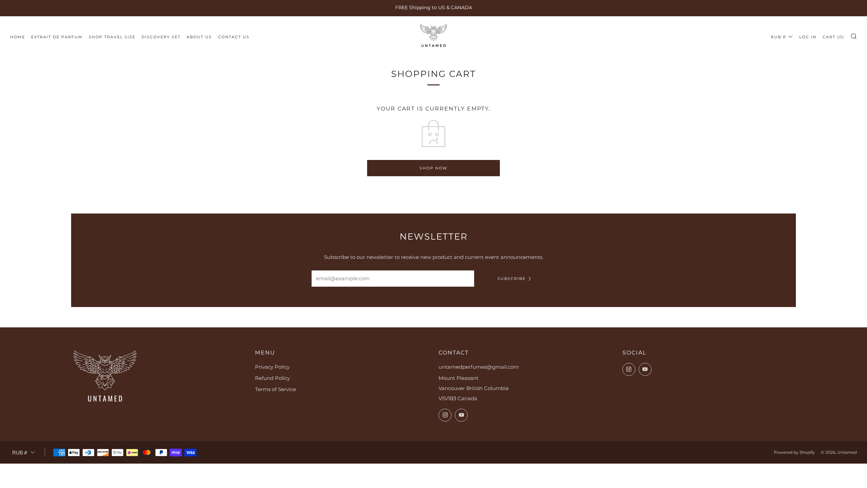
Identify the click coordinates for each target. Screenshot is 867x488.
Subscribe (512, 278)
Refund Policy (272, 378)
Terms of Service (275, 389)
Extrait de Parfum (57, 37)
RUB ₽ (778, 37)
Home (17, 37)
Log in (808, 37)
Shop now (433, 168)
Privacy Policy (272, 367)
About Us (199, 37)
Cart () (833, 37)
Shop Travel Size (112, 37)
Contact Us (234, 37)
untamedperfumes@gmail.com (479, 367)
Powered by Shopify (794, 452)
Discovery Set (161, 37)
